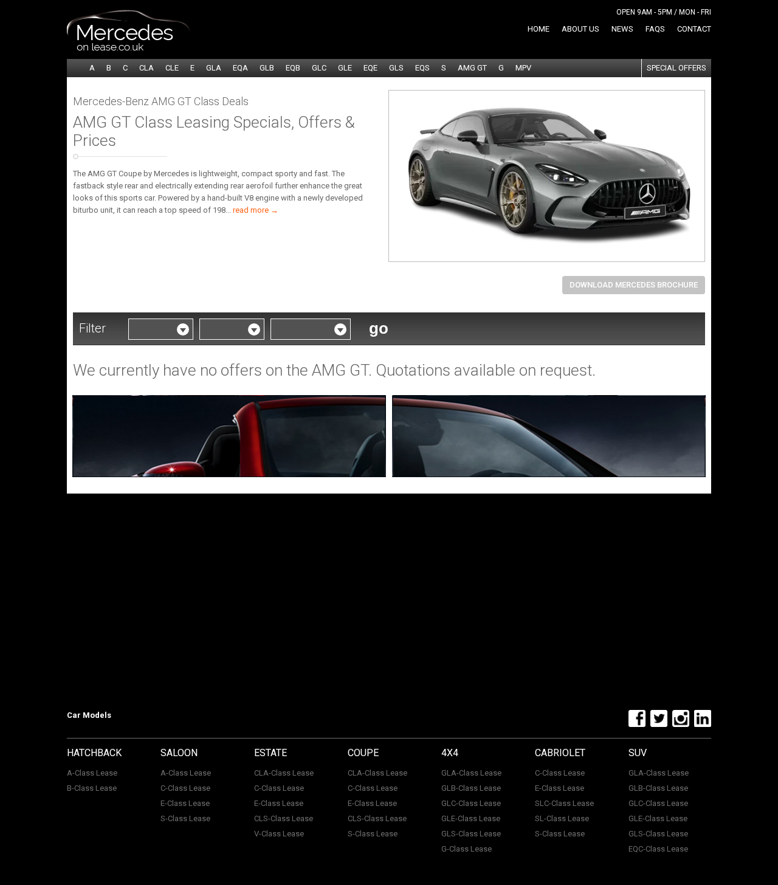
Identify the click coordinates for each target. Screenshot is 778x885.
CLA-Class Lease (284, 772)
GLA (213, 67)
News (622, 28)
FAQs (655, 28)
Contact (694, 28)
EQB (293, 67)
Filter (92, 328)
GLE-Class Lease (470, 818)
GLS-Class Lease (471, 833)
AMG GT (472, 67)
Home (538, 28)
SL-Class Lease (562, 818)
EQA (240, 67)
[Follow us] (635, 724)
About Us (580, 28)
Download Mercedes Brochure (634, 284)
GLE (345, 67)
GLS (396, 67)
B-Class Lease (92, 788)
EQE (370, 67)
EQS (422, 67)
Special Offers (676, 67)
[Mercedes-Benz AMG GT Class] (546, 176)
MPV (523, 67)
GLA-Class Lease (471, 772)
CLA (146, 67)
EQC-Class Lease (658, 848)
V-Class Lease (279, 833)
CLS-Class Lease (283, 818)
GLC (319, 67)
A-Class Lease (92, 772)
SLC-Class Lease (564, 803)
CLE (172, 67)
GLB (267, 67)
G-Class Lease (466, 848)
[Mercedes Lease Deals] (129, 48)
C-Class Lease (185, 788)
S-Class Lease (185, 818)
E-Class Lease (185, 803)
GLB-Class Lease (471, 788)
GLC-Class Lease (471, 803)
